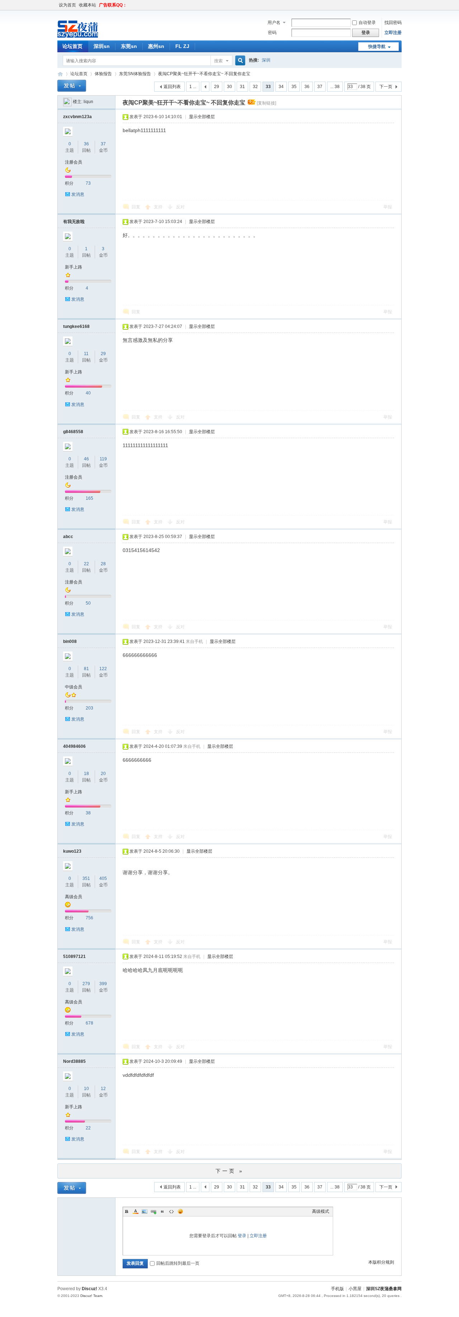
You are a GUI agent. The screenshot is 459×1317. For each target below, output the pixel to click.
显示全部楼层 (202, 116)
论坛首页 (72, 46)
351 (86, 878)
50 (88, 603)
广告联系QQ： (113, 5)
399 (103, 983)
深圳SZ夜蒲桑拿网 (60, 74)
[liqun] (67, 101)
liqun (88, 101)
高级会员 (73, 896)
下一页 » (230, 1171)
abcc (68, 536)
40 (88, 393)
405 (103, 878)
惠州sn (156, 46)
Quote (162, 1211)
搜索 (218, 60)
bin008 (70, 641)
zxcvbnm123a (77, 116)
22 (86, 563)
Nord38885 (74, 1061)
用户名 (274, 22)
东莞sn (129, 46)
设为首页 (67, 5)
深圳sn (102, 46)
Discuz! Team (91, 1296)
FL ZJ (182, 46)
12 (103, 1088)
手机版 (337, 1288)
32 (255, 86)
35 (294, 86)
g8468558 (73, 431)
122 (103, 668)
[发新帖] (71, 86)
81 (86, 668)
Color (135, 1211)
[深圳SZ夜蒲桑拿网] (89, 36)
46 (86, 458)
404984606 (74, 746)
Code (171, 1211)
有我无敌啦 (74, 221)
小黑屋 (355, 1288)
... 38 (335, 86)
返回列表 (172, 86)
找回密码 (393, 22)
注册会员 (73, 162)
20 (103, 773)
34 (281, 86)
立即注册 (393, 32)
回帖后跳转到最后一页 (177, 1263)
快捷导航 (376, 46)
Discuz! (89, 1288)
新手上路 (73, 267)
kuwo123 (72, 851)
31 (242, 86)
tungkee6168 (76, 326)
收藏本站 (87, 5)
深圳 (266, 60)
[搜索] (239, 61)
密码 (272, 32)
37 (319, 86)
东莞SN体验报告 (135, 73)
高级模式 (320, 1211)
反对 (180, 206)
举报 (387, 206)
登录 (242, 1235)
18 (86, 773)
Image (144, 1211)
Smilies (180, 1211)
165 (89, 498)
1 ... (192, 86)
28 (103, 563)
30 (229, 86)
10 (86, 1088)
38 (88, 812)
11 (86, 353)
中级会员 (73, 686)
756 (89, 917)
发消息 (77, 194)
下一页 (385, 86)
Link (153, 1211)
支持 (159, 206)
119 (103, 458)
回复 (136, 206)
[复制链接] (266, 103)
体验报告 (103, 73)
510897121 (74, 956)
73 (88, 183)
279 (86, 983)
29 (216, 86)
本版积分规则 (381, 1262)
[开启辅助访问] (400, 5)
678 (89, 1023)
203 (89, 708)
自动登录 (367, 22)
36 (306, 86)
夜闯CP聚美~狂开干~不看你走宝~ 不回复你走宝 (204, 73)
